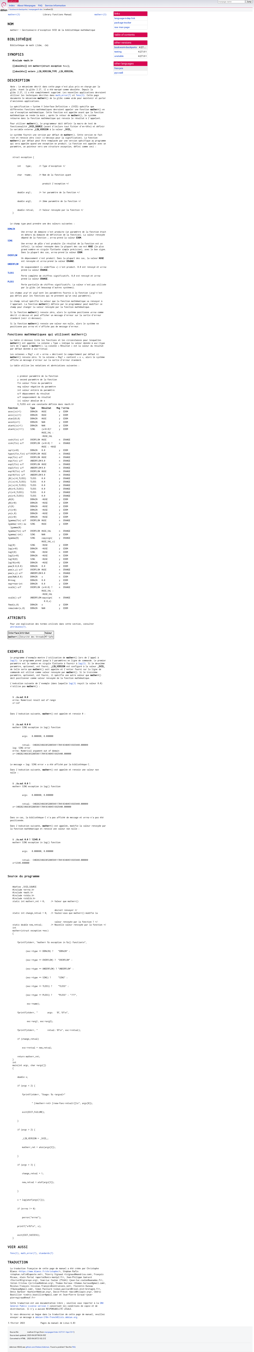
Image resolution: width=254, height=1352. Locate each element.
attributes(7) (18, 627)
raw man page (121, 27)
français (118, 68)
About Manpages (26, 5)
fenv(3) (80, 95)
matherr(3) (14, 14)
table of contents (125, 34)
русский (118, 72)
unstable (118, 56)
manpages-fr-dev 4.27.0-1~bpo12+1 (59, 1332)
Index (12, 5)
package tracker (122, 22)
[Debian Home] (3, 6)
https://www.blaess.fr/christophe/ (39, 1271)
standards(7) (46, 1253)
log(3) (13, 660)
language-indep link (124, 18)
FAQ (40, 5)
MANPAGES (13, 1)
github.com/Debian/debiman (38, 1347)
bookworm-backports (18, 9)
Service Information (55, 5)
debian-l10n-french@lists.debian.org (56, 1317)
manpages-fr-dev (35, 9)
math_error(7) (63, 95)
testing (118, 51)
